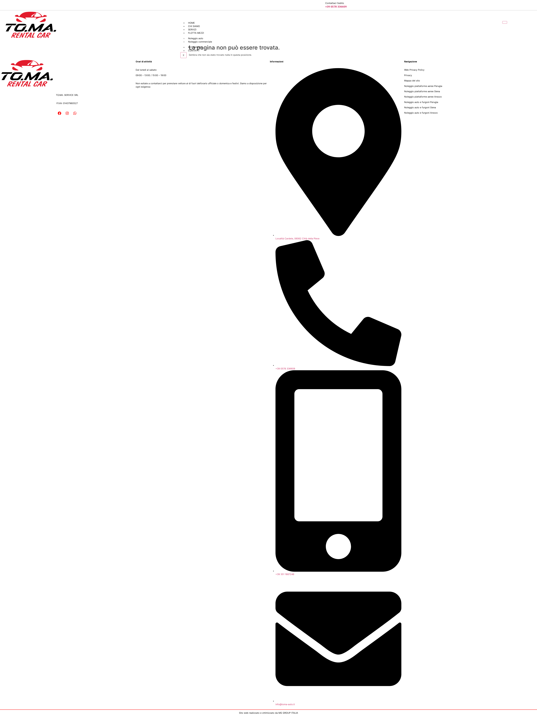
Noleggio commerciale (200, 41)
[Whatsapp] (74, 113)
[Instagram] (67, 113)
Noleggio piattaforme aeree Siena (422, 91)
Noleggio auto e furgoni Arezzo (421, 112)
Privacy (408, 75)
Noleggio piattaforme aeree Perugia (423, 86)
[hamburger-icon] (504, 22)
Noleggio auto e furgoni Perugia (421, 102)
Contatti (193, 50)
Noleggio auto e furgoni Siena (420, 107)
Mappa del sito (412, 80)
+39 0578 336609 (336, 6)
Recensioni (195, 47)
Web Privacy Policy (414, 69)
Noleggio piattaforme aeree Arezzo (423, 96)
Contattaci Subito (334, 3)
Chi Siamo (194, 26)
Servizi (192, 29)
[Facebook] (59, 113)
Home (191, 22)
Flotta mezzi (196, 32)
